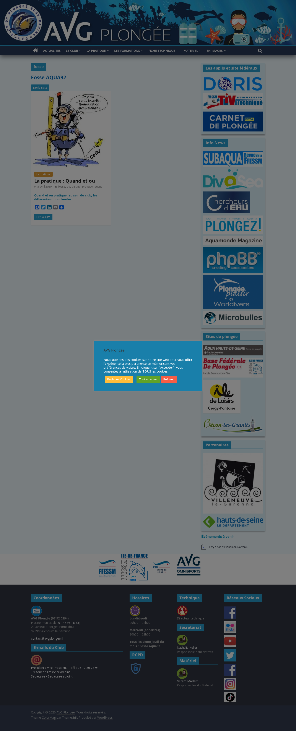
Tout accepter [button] (148, 379)
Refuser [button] (168, 379)
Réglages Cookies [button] (119, 379)
